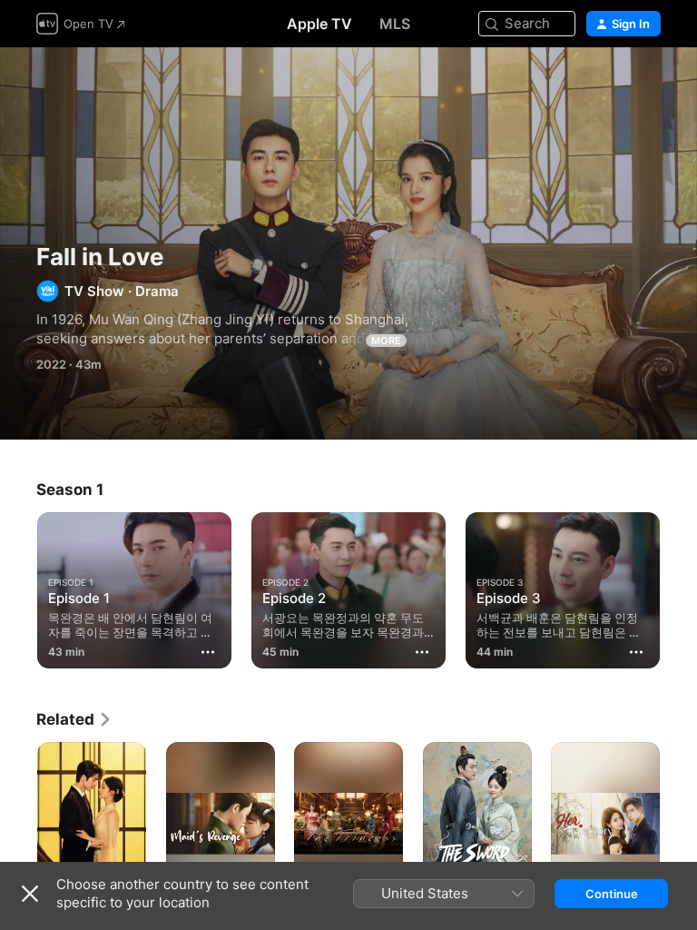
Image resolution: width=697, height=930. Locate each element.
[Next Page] (679, 587)
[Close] (30, 893)
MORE (386, 340)
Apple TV (319, 24)
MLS (394, 24)
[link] (74, 719)
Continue (611, 893)
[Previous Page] (18, 587)
